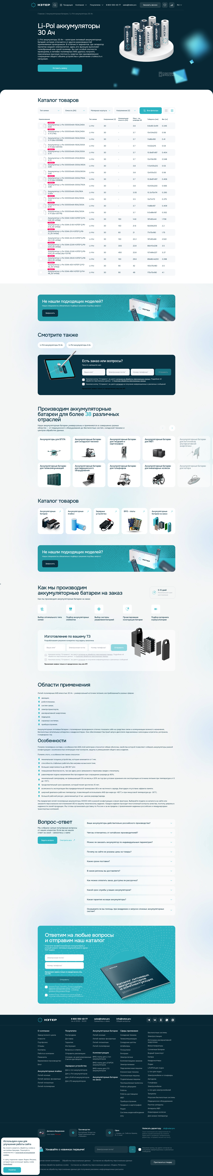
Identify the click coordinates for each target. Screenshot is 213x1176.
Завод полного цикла (47, 1035)
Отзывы (41, 1046)
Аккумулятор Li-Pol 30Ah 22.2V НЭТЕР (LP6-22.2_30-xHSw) (67, 239)
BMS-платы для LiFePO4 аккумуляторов (103, 1064)
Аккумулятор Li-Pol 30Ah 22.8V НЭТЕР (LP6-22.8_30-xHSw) (67, 246)
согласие (119, 384)
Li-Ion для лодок (155, 1071)
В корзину (40, 125)
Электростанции (155, 1036)
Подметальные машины (130, 1079)
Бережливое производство (49, 1061)
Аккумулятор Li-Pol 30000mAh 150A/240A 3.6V (66, 126)
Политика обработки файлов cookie (53, 1165)
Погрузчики (125, 1050)
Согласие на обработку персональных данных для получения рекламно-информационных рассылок (80, 1169)
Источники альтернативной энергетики (159, 1041)
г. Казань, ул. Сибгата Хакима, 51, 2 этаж (126, 1134)
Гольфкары (152, 1083)
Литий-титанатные (45, 1083)
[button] (172, 428)
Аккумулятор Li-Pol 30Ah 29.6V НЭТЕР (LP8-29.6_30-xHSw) (67, 259)
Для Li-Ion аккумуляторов (76, 1070)
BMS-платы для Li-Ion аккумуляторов (102, 1058)
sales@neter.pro (129, 5)
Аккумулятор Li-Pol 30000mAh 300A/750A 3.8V (66, 186)
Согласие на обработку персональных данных (112, 1161)
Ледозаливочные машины (131, 1068)
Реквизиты (42, 1057)
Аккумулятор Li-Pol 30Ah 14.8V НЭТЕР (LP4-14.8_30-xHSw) (67, 219)
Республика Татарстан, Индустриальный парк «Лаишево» (87, 1134)
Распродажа (70, 1035)
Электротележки (127, 1064)
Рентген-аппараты (155, 1105)
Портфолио (43, 1042)
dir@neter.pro (169, 1128)
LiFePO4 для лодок (156, 1068)
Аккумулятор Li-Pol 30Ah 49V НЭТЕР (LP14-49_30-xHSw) (66, 272)
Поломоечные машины (130, 1075)
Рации (123, 1109)
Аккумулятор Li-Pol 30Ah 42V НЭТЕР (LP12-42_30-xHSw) (66, 265)
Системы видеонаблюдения (132, 1112)
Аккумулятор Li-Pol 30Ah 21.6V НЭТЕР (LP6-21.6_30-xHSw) (66, 226)
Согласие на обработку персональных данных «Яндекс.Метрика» (98, 1165)
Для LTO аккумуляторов (75, 1081)
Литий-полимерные (46, 1086)
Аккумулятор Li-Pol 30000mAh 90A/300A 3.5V (66, 199)
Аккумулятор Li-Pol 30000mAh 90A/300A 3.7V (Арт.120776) (66, 212)
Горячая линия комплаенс (49, 1161)
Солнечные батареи (156, 1049)
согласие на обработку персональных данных (133, 379)
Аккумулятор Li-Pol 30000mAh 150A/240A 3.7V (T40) (66, 132)
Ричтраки (124, 1053)
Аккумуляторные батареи (57, 14)
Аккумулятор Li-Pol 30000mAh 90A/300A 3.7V (66, 206)
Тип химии (44, 110)
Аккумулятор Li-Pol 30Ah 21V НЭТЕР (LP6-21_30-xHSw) (66, 232)
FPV (122, 1116)
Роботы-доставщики (129, 1094)
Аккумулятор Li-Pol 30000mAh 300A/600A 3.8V (66, 172)
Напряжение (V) (123, 110)
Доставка (69, 1039)
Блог (40, 1064)
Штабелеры (125, 1046)
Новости (41, 1039)
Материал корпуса (99, 110)
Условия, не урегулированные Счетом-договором (78, 1058)
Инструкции (70, 1046)
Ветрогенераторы (155, 1046)
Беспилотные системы (157, 1032)
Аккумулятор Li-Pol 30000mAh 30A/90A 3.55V (65, 192)
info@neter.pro (123, 1019)
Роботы (123, 1090)
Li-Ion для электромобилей (159, 1090)
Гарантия (69, 1042)
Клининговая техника (129, 1072)
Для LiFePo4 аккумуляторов (77, 1077)
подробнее (8, 1164)
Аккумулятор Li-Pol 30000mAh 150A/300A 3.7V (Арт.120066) (66, 139)
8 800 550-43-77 (113, 5)
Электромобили (154, 1086)
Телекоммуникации (128, 1039)
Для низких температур (158, 1116)
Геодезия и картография (130, 1105)
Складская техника (128, 1035)
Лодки (150, 1064)
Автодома (152, 1079)
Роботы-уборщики (128, 1086)
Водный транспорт (156, 1053)
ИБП (122, 1097)
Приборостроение (128, 1101)
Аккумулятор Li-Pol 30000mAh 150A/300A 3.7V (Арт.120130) (66, 146)
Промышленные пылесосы (131, 1083)
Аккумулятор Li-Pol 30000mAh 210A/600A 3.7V (66, 159)
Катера (151, 1057)
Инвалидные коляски (157, 1112)
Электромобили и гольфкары (160, 1075)
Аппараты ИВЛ (154, 1108)
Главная (41, 14)
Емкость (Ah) (70, 110)
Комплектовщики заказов (131, 1061)
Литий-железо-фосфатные (49, 1079)
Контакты (42, 1050)
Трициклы (152, 1093)
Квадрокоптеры (154, 1060)
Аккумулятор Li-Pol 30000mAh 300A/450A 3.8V (66, 166)
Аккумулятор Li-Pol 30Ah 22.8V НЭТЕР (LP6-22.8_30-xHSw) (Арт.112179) (67, 252)
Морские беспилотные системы (161, 1097)
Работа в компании (46, 1053)
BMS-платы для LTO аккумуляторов (101, 1069)
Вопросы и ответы (73, 1050)
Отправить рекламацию (75, 1053)
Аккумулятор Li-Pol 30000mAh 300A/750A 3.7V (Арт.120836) (66, 179)
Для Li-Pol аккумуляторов (76, 1074)
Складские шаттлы (128, 1042)
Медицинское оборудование (160, 1101)
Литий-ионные (44, 1075)
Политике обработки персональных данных (129, 381)
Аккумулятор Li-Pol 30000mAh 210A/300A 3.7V (66, 152)
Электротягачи (126, 1057)
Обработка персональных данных (76, 1161)
